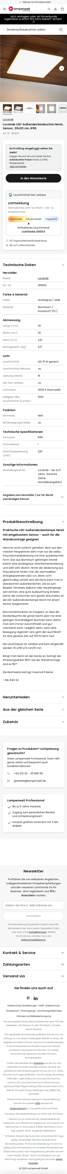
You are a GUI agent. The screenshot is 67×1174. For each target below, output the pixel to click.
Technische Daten (19, 264)
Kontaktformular (38, 932)
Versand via (14, 976)
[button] (61, 68)
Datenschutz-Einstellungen (22, 1005)
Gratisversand (18, 1108)
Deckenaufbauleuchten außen (26, 29)
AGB (41, 1005)
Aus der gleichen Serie (23, 709)
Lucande (8, 119)
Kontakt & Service (19, 952)
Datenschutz (53, 1005)
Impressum (13, 1010)
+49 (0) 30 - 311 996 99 (28, 773)
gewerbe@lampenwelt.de (30, 781)
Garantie (39, 1063)
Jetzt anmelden (17, 166)
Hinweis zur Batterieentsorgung (34, 1016)
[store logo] (21, 9)
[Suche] (49, 9)
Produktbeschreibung (23, 521)
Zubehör (10, 721)
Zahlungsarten (16, 964)
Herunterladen (16, 697)
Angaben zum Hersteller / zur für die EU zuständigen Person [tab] (28, 497)
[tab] (33, 265)
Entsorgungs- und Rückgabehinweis (42, 1010)
